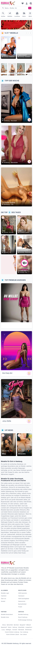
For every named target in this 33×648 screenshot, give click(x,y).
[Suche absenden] (29, 8)
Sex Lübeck (23, 634)
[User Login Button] (26, 3)
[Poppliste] (22, 3)
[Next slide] (30, 32)
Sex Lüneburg (24, 632)
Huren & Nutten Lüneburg (12, 632)
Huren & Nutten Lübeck (12, 634)
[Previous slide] (26, 32)
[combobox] (16, 8)
